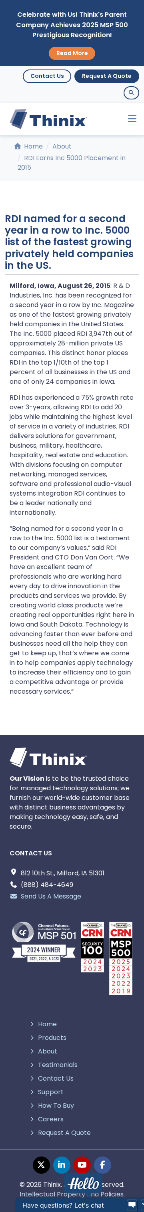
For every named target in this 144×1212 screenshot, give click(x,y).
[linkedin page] (61, 1165)
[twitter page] (41, 1165)
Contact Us (47, 76)
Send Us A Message (51, 896)
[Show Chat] (132, 1205)
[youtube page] (82, 1165)
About (62, 146)
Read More (72, 53)
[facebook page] (102, 1165)
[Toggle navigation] (128, 119)
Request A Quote (107, 76)
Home (32, 146)
